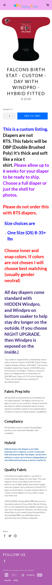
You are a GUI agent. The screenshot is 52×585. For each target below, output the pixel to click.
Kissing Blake (14, 570)
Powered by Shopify (26, 570)
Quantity (8, 109)
